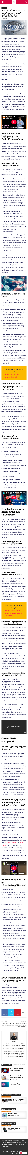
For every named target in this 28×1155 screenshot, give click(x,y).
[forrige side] (2, 1090)
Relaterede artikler (6, 1064)
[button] (26, 2)
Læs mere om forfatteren (19, 1064)
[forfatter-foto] (14, 1039)
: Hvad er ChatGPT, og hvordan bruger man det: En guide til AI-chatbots (21, 1025)
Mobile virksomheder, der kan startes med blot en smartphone (17, 1077)
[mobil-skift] (2, 2)
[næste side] (5, 1090)
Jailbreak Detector (10, 843)
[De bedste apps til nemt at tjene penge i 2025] (5, 1084)
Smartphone (4, 7)
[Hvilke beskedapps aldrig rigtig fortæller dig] (5, 1070)
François (5, 18)
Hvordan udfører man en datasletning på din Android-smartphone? (14, 613)
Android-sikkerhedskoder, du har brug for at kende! (7, 1024)
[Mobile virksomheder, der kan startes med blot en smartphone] (5, 1077)
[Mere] (23, 1012)
